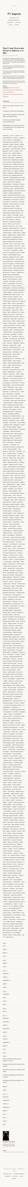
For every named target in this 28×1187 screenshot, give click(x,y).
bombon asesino (14, 88)
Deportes (10, 22)
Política (18, 22)
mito (21, 90)
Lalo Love (14, 55)
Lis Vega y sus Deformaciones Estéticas (13, 111)
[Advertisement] (14, 35)
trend (12, 92)
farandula (6, 90)
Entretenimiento (14, 20)
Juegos (17, 25)
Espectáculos (14, 18)
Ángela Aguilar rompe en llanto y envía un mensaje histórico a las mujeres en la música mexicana (13, 127)
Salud (11, 25)
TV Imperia (14, 14)
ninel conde (6, 92)
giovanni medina (14, 90)
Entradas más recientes (10, 94)
